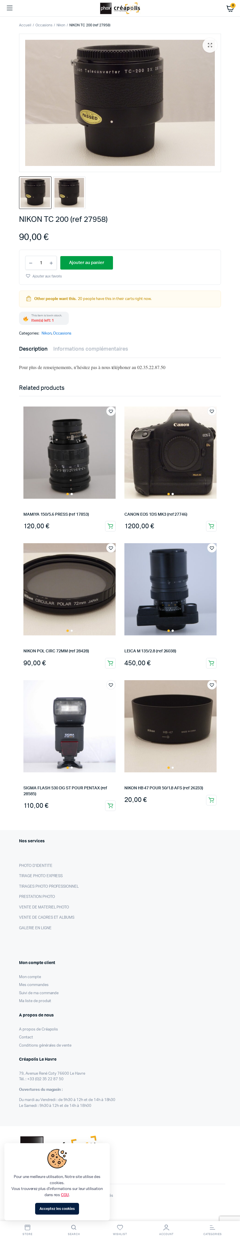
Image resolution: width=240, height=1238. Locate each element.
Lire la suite (211, 800)
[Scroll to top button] (230, 1214)
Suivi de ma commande (39, 993)
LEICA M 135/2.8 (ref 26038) (150, 651)
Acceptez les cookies (57, 1208)
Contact (26, 1037)
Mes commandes (34, 985)
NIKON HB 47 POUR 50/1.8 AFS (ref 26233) (163, 788)
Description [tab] (33, 349)
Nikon (61, 25)
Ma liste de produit (35, 1001)
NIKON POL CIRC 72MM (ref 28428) (56, 651)
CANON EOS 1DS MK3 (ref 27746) (155, 514)
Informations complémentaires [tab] (90, 349)
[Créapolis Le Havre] (120, 8)
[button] (210, 45)
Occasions (43, 25)
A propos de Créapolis (38, 1029)
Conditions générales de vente (45, 1045)
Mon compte (30, 977)
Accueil (25, 25)
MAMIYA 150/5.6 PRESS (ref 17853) (56, 514)
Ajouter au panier (110, 526)
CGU (65, 1195)
